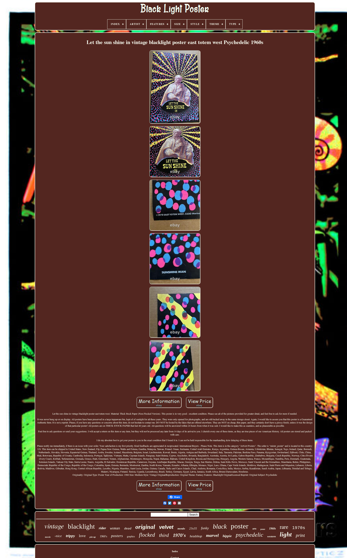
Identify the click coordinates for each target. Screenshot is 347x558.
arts (254, 528)
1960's (103, 536)
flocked (147, 535)
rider (102, 528)
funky (205, 528)
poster (239, 526)
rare (284, 527)
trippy (70, 536)
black (220, 526)
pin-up (93, 537)
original (145, 526)
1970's (179, 535)
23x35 (193, 528)
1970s (298, 528)
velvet (166, 527)
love (82, 536)
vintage (54, 525)
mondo (181, 528)
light (286, 534)
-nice (58, 536)
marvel (212, 535)
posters (117, 535)
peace (262, 529)
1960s (272, 528)
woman (115, 528)
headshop (196, 536)
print (300, 535)
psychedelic (249, 534)
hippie (227, 536)
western (271, 536)
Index (175, 551)
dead (127, 528)
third (164, 535)
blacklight (81, 526)
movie (48, 537)
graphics (131, 536)
